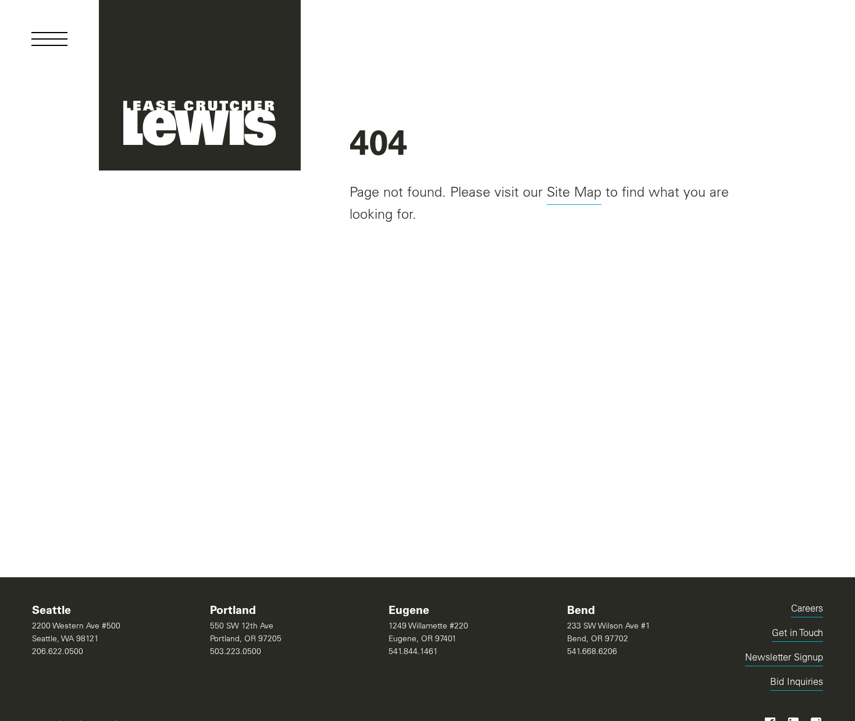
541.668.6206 (592, 652)
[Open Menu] (49, 39)
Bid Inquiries (796, 684)
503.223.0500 (235, 652)
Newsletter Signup (784, 658)
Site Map (574, 193)
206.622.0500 (57, 652)
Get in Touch (797, 634)
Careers (807, 610)
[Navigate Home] (200, 85)
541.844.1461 (413, 652)
